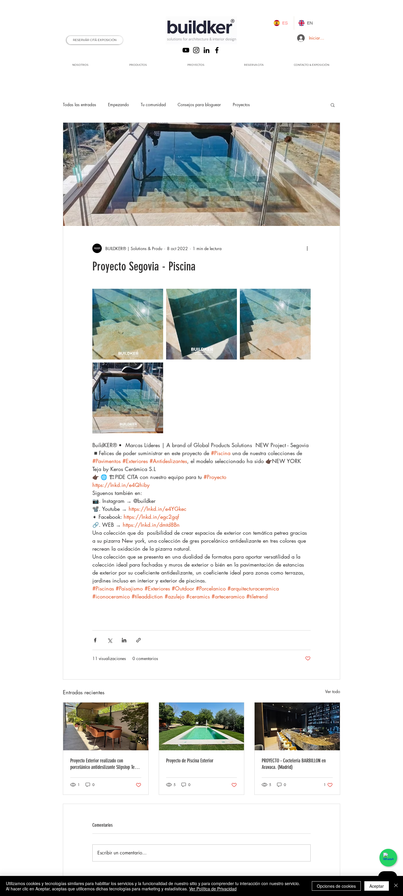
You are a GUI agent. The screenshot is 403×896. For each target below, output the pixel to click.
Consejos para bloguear (199, 104)
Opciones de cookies (336, 886)
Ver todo (332, 691)
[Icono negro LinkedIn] (206, 50)
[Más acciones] (307, 248)
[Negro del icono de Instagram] (196, 50)
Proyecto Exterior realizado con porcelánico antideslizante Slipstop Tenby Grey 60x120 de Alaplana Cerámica (105, 763)
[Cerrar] (395, 886)
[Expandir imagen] (127, 324)
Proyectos (241, 104)
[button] (332, 104)
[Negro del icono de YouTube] (186, 50)
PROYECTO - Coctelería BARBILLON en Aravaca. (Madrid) (294, 763)
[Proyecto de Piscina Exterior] (201, 726)
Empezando (118, 104)
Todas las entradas (79, 104)
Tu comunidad (153, 104)
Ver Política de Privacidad (213, 889)
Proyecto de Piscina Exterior (189, 760)
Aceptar (376, 886)
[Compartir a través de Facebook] (95, 640)
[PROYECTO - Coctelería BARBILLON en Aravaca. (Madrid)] (297, 726)
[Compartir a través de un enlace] (138, 640)
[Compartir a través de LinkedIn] (124, 640)
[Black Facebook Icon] (217, 50)
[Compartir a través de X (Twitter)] (109, 640)
